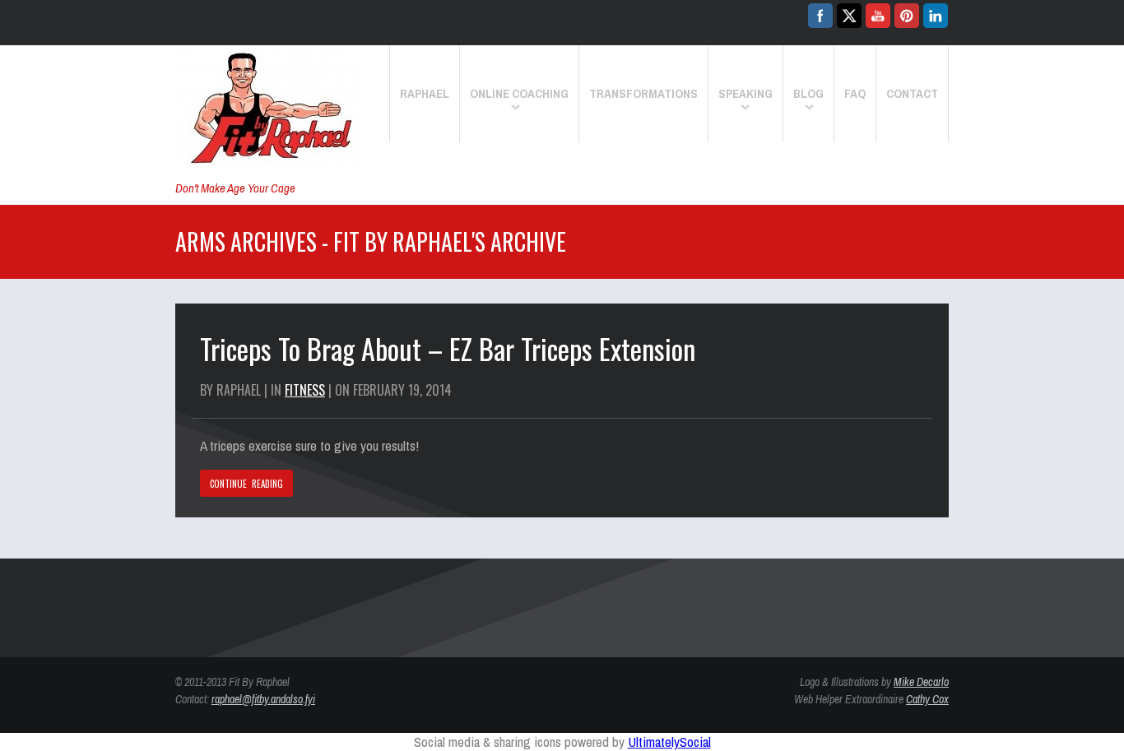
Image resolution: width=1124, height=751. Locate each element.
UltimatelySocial (669, 741)
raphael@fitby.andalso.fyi (263, 699)
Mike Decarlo (921, 682)
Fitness (305, 390)
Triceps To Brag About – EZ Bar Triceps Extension (447, 348)
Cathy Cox (927, 699)
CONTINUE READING (246, 483)
